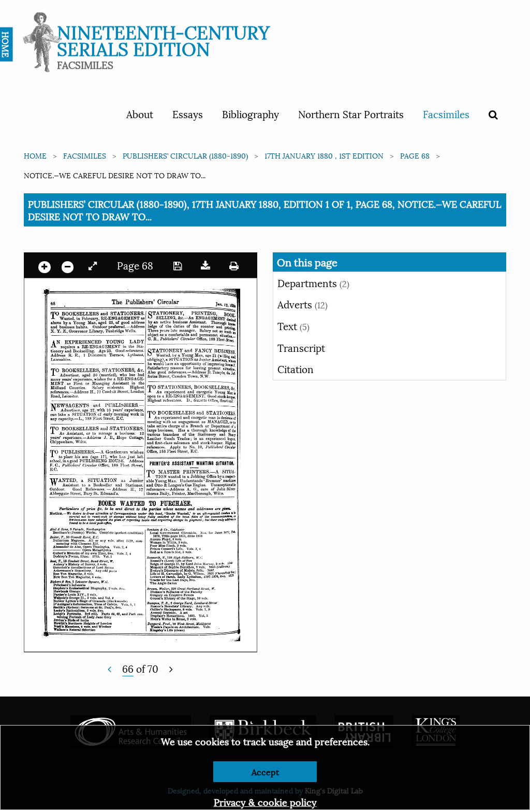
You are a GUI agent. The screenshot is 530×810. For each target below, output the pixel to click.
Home (35, 155)
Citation (295, 368)
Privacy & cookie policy (265, 801)
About (139, 113)
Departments (313, 282)
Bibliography (250, 113)
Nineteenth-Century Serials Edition (163, 39)
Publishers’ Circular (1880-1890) (185, 155)
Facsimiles (446, 113)
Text (293, 325)
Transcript (301, 347)
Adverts (302, 303)
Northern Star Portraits (351, 113)
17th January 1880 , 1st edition (324, 155)
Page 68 (415, 155)
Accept (265, 771)
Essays (187, 113)
